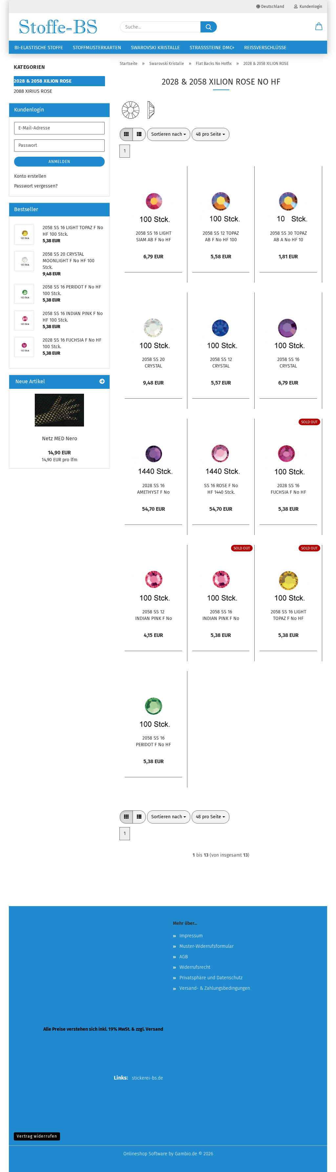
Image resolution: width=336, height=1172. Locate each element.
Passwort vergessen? (35, 186)
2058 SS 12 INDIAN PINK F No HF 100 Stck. (153, 614)
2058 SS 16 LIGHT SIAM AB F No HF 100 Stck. (153, 236)
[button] (319, 27)
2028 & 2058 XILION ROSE (43, 81)
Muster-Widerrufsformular (206, 946)
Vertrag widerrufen (37, 1136)
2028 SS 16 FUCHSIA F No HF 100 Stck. (288, 488)
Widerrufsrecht (194, 967)
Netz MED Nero (59, 438)
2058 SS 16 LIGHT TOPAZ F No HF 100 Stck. (288, 614)
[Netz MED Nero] (59, 410)
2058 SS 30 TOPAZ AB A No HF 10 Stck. (288, 236)
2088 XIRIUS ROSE (33, 91)
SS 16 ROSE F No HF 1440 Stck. (221, 488)
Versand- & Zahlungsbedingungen (214, 988)
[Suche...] (208, 26)
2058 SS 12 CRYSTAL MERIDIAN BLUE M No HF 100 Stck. (220, 362)
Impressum (191, 936)
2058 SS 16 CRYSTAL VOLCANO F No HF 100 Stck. (288, 362)
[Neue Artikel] (102, 382)
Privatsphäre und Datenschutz (210, 978)
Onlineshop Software (145, 1154)
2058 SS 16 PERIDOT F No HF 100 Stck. (153, 740)
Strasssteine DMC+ (212, 47)
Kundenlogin (310, 6)
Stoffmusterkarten (97, 47)
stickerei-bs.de (147, 1078)
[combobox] (168, 134)
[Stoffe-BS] (58, 27)
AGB (183, 957)
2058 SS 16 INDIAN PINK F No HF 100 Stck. (220, 614)
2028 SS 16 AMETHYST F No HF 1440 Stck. (153, 488)
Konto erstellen (30, 176)
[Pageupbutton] (318, 1162)
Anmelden (59, 161)
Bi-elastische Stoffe (38, 47)
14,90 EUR (59, 452)
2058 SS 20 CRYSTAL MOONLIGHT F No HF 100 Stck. (153, 362)
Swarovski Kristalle (155, 47)
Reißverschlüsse (265, 47)
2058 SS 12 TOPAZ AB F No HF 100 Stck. (221, 236)
